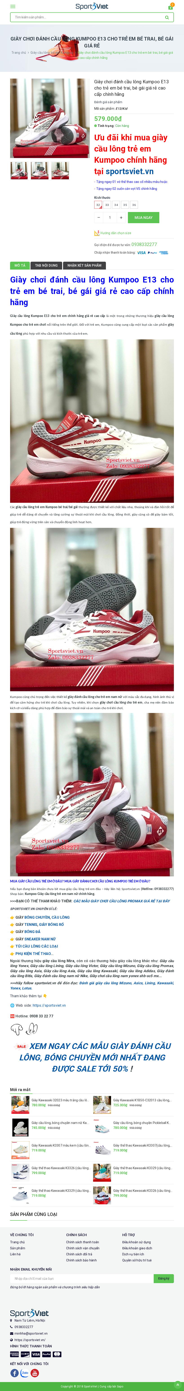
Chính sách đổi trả (79, 1254)
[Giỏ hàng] (170, 8)
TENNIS (30, 924)
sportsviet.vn (130, 171)
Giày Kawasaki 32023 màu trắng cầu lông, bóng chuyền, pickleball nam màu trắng (90, 1100)
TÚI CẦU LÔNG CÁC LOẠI (36, 946)
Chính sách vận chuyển (82, 1248)
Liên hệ (15, 1254)
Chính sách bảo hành (81, 1260)
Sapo (120, 1386)
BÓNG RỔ (56, 924)
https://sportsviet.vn (49, 1005)
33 (107, 205)
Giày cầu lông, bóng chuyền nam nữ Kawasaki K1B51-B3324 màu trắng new (86, 1123)
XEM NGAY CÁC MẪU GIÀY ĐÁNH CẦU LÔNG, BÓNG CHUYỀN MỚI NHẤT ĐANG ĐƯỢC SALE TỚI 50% (95, 1058)
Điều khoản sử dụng (136, 1242)
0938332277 (144, 244)
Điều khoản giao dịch (137, 1248)
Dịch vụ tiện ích (133, 1254)
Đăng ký (163, 1278)
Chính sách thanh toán (82, 1242)
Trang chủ (17, 1242)
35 (125, 205)
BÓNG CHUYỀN (37, 917)
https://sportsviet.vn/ (30, 1340)
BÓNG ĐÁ (32, 932)
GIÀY (43, 924)
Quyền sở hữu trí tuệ (137, 1260)
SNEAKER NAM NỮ (39, 939)
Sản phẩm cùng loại (33, 1214)
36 (134, 205)
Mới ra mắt (20, 1089)
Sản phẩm (17, 1248)
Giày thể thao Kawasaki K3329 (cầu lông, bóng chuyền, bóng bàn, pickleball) (85, 1190)
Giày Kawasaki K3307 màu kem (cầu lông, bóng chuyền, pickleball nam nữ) (85, 1145)
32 (98, 205)
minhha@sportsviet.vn (31, 1333)
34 (116, 205)
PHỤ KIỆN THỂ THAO (33, 954)
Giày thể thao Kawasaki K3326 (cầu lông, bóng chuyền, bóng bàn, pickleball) (85, 1168)
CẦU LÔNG (61, 917)
